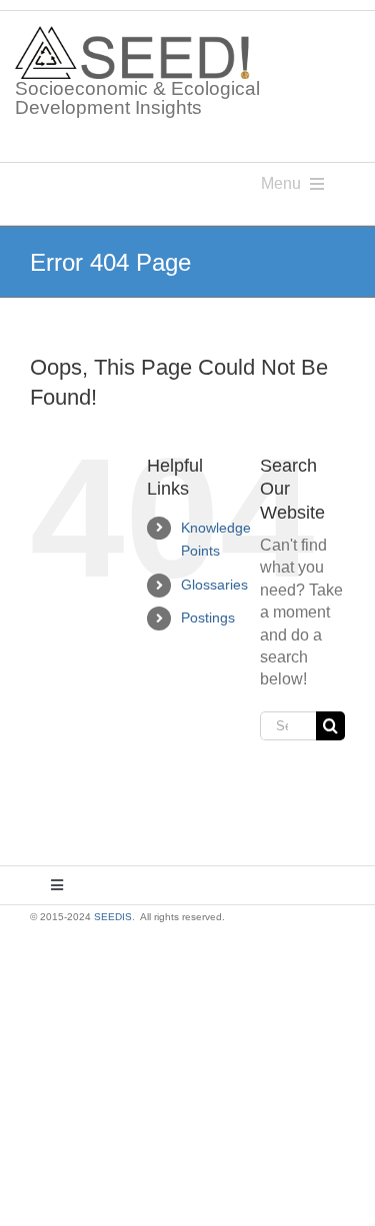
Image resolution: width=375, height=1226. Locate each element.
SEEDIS (113, 916)
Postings (208, 617)
